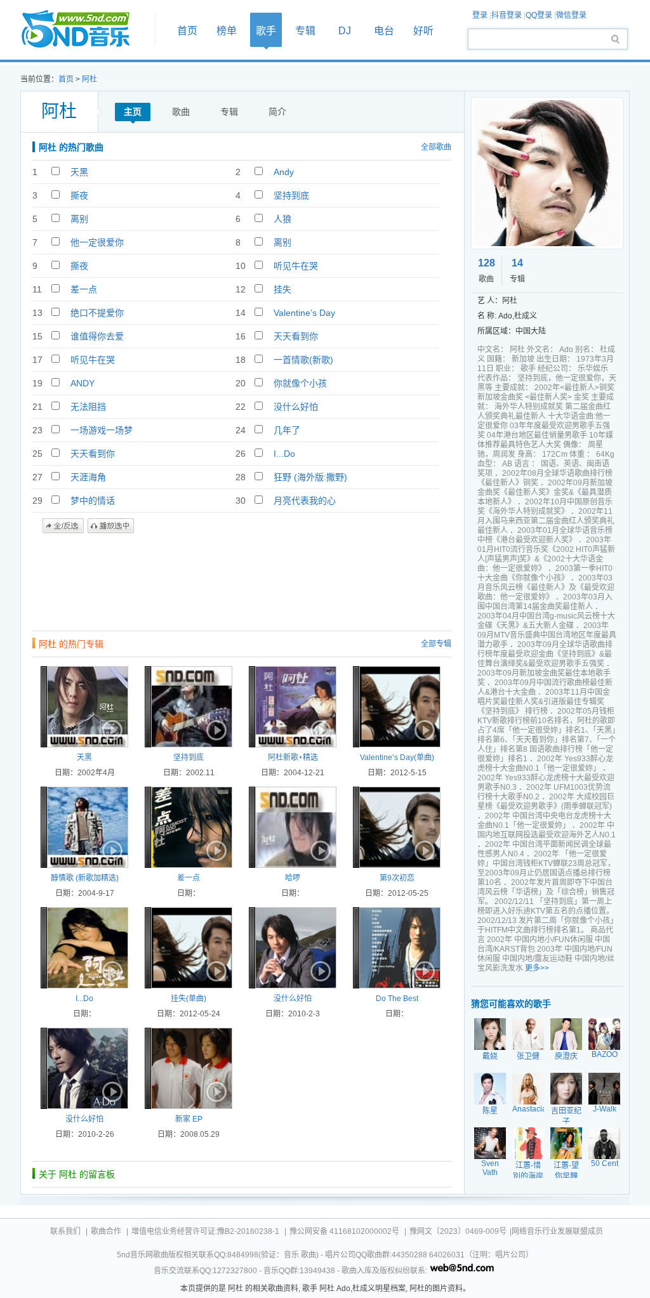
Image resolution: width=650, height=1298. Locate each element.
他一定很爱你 (97, 242)
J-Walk (604, 1109)
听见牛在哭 (296, 266)
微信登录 (571, 15)
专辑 (305, 30)
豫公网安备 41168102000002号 (344, 1231)
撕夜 (79, 195)
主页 (133, 112)
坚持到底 (291, 195)
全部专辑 (436, 643)
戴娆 (490, 1056)
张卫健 (528, 1056)
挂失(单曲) (188, 998)
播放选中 (111, 526)
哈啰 (292, 878)
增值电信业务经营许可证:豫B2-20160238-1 (205, 1231)
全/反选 (63, 526)
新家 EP (188, 1119)
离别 (79, 219)
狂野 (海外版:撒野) (310, 477)
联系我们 (65, 1231)
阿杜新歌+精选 (293, 757)
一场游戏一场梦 (101, 430)
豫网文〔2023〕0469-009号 (458, 1231)
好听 (423, 30)
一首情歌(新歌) (303, 360)
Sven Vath (490, 1168)
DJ (344, 30)
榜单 (226, 30)
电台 (384, 30)
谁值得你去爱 (97, 336)
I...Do (284, 454)
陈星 (490, 1110)
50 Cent (604, 1163)
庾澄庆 (566, 1056)
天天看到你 (296, 336)
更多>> (537, 968)
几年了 (287, 430)
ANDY (82, 383)
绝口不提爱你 (97, 313)
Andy (284, 172)
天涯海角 (88, 477)
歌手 (266, 30)
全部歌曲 (436, 147)
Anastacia (529, 1109)
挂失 (282, 289)
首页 (83, 29)
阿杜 (89, 79)
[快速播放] (111, 730)
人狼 (282, 219)
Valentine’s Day (304, 313)
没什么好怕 (296, 407)
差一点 (83, 289)
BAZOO (605, 1054)
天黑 (79, 172)
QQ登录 (539, 15)
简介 (277, 112)
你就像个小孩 (300, 383)
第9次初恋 (397, 878)
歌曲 (181, 112)
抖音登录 (506, 15)
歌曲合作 (106, 1231)
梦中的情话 (92, 500)
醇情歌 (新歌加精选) (85, 878)
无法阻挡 (88, 407)
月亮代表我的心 (305, 500)
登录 (480, 15)
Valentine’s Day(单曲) (397, 757)
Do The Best (397, 998)
